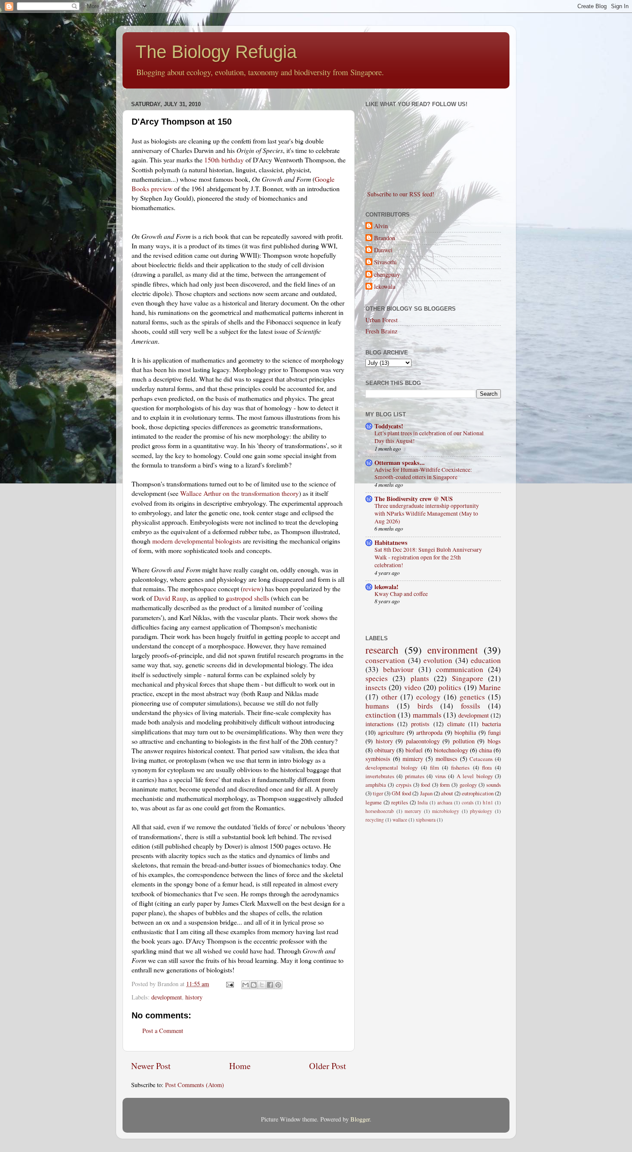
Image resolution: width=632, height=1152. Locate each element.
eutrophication (478, 793)
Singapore (467, 678)
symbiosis (377, 759)
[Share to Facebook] (270, 985)
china (485, 750)
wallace (400, 819)
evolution (437, 660)
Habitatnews (391, 542)
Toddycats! (388, 426)
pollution (464, 741)
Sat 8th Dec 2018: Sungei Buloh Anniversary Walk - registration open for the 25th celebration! (428, 557)
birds (425, 706)
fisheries (460, 767)
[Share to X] (262, 985)
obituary (384, 750)
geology (468, 784)
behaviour (398, 669)
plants (420, 678)
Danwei (383, 250)
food (425, 784)
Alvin (381, 226)
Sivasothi (385, 262)
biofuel (414, 750)
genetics (472, 697)
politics (450, 687)
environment (452, 649)
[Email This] (245, 985)
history (193, 997)
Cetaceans (481, 759)
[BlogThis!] (253, 985)
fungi (494, 732)
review (252, 588)
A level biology (475, 776)
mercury (413, 811)
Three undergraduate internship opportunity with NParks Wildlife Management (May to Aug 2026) (426, 513)
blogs (494, 741)
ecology (428, 697)
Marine (490, 687)
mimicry (412, 759)
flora (487, 767)
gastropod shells (247, 597)
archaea (444, 802)
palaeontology (423, 741)
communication (459, 669)
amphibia (375, 784)
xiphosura (426, 819)
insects (376, 687)
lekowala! (386, 586)
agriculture (391, 732)
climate (456, 724)
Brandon (384, 238)
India (422, 802)
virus (440, 776)
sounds (493, 784)
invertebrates (379, 776)
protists (420, 724)
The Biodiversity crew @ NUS (413, 498)
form (445, 784)
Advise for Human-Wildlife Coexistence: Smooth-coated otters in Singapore (423, 473)
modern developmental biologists (196, 540)
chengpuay (387, 274)
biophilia (465, 732)
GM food (401, 793)
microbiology (445, 811)
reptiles (399, 802)
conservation (385, 660)
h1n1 (488, 802)
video (412, 687)
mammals (427, 715)
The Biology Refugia (216, 52)
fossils (470, 706)
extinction (380, 715)
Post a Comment (162, 1031)
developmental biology (391, 767)
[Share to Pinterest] (278, 985)
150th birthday (224, 159)
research (382, 649)
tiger (378, 793)
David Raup (170, 597)
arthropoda (429, 732)
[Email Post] (229, 984)
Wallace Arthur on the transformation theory (239, 493)
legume (373, 802)
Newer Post (151, 1066)
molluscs (446, 759)
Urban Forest (381, 320)
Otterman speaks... (399, 462)
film (434, 767)
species (376, 678)
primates (414, 776)
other (389, 697)
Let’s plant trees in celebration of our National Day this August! (429, 437)
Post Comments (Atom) (194, 1085)
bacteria (491, 724)
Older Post (327, 1066)
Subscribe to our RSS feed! (399, 194)
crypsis (403, 784)
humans (377, 706)
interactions (379, 724)
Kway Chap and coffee (401, 594)
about (447, 793)
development (166, 997)
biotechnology (451, 750)
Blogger (360, 1119)
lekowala (384, 286)
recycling (374, 819)
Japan (426, 793)
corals (467, 802)
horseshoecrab (379, 811)
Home (240, 1066)
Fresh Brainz (381, 331)
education (486, 660)
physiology (481, 811)
